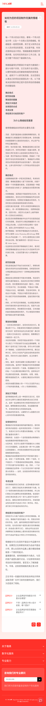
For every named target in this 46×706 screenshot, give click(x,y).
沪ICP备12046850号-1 (23, 701)
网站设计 (13, 51)
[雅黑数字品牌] (7, 4)
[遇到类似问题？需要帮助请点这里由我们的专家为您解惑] (34, 624)
